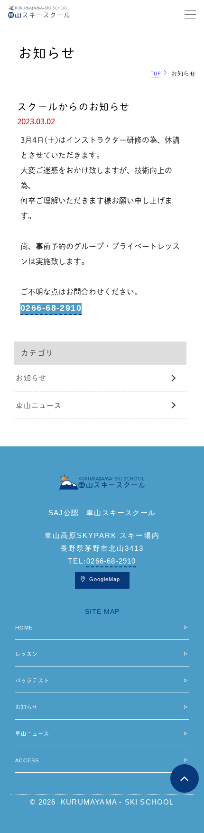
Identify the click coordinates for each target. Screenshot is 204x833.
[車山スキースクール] (102, 482)
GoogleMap (104, 579)
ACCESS (27, 760)
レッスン (26, 654)
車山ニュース (39, 405)
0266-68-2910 (51, 308)
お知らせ (31, 377)
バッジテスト (32, 680)
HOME (24, 627)
